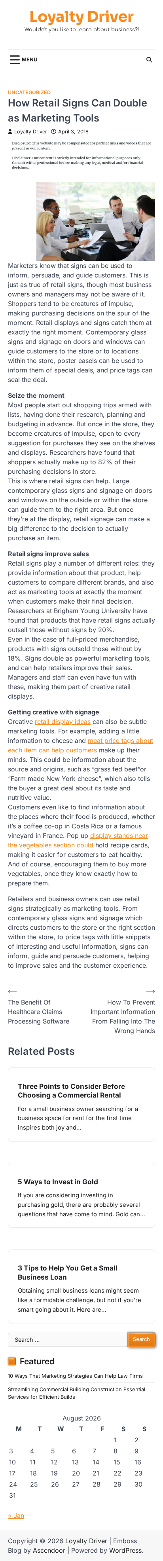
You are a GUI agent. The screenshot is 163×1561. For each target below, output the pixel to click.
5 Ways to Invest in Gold (58, 1181)
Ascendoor (49, 1550)
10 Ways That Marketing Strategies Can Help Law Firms (75, 1376)
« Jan (16, 1515)
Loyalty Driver (81, 17)
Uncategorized (29, 92)
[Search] (149, 60)
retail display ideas (63, 721)
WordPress (125, 1550)
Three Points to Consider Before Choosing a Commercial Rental (71, 1090)
